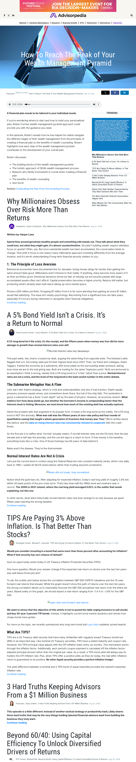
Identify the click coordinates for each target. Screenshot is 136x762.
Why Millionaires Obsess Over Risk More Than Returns (66, 226)
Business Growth (70, 23)
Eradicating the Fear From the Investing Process (42, 188)
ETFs (82, 23)
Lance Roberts (41, 332)
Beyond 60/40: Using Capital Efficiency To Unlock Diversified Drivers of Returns (73, 759)
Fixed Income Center (25, 332)
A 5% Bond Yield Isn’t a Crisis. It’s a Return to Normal (71, 332)
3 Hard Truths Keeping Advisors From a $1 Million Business (63, 703)
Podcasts (10, 93)
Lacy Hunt (93, 624)
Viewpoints (20, 226)
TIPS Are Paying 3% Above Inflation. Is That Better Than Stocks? (78, 543)
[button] (105, 93)
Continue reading (16, 302)
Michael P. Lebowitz (40, 543)
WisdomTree (32, 759)
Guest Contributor (34, 226)
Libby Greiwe (31, 703)
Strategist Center (23, 543)
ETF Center (21, 759)
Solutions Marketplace (39, 23)
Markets (22, 23)
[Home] (68, 15)
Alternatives (105, 23)
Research (56, 23)
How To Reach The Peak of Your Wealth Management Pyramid (56, 93)
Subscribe (117, 23)
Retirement (92, 23)
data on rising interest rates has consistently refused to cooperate (67, 422)
